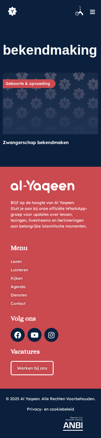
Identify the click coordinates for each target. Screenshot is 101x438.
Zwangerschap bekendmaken (36, 142)
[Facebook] (18, 335)
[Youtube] (34, 335)
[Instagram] (51, 335)
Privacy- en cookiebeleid (50, 409)
